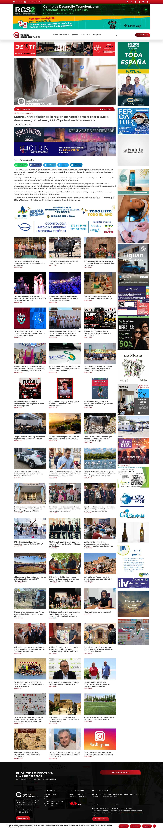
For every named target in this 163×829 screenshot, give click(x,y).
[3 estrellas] (16, 160)
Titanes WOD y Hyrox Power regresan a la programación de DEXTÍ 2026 (97, 333)
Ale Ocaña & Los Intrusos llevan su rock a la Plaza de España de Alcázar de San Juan (64, 544)
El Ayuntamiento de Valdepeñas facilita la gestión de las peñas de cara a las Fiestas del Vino (63, 298)
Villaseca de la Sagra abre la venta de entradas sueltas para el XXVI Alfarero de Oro (30, 579)
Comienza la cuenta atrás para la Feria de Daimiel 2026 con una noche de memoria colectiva (30, 298)
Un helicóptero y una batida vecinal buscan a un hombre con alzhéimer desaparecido (64, 754)
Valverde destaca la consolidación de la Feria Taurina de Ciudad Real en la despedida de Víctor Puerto (65, 474)
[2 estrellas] (15, 160)
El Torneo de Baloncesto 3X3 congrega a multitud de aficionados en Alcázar (29, 263)
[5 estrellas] (19, 160)
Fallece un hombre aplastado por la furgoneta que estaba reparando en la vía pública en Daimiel (64, 368)
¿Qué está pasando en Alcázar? (97, 612)
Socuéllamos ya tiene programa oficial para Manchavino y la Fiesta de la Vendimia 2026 (98, 649)
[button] (61, 34)
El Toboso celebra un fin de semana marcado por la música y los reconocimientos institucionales (64, 614)
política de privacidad (111, 808)
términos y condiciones (127, 808)
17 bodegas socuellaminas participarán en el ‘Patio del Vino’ (28, 543)
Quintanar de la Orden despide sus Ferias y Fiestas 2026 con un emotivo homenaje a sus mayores (65, 509)
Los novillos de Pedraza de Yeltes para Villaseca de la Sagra (63, 262)
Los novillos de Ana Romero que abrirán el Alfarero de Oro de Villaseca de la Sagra (98, 439)
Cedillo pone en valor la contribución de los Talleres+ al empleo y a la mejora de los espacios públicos (65, 333)
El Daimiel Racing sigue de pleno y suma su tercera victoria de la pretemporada (64, 404)
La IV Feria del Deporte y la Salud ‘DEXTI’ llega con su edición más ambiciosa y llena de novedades (28, 719)
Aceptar (123, 826)
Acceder (133, 605)
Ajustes (147, 826)
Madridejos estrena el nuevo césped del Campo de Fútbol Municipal (99, 718)
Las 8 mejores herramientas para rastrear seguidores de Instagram (98, 753)
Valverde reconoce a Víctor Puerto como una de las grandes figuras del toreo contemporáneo (29, 649)
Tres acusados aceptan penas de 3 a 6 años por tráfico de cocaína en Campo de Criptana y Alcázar (29, 509)
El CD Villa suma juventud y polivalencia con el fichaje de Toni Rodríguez (98, 404)
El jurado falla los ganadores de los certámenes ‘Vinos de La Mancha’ (64, 438)
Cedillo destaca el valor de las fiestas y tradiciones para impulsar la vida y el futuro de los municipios (99, 509)
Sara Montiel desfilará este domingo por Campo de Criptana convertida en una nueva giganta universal (29, 368)
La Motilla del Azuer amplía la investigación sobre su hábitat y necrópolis (97, 579)
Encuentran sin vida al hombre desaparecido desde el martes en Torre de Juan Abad (28, 474)
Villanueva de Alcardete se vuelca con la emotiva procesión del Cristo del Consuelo (99, 263)
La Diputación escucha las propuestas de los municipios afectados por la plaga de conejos (98, 544)
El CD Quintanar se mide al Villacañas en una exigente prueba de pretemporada (29, 404)
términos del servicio (137, 812)
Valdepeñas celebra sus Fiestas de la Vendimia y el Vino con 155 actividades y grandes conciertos (64, 649)
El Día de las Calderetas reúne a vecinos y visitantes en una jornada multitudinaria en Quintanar (64, 579)
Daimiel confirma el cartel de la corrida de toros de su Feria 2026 (98, 297)
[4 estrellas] (18, 160)
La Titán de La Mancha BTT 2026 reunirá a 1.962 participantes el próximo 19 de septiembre (98, 368)
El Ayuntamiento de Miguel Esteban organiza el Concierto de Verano (29, 438)
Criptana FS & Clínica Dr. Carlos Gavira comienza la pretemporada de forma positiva (29, 684)
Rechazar (135, 826)
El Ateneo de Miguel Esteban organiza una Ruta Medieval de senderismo (27, 754)
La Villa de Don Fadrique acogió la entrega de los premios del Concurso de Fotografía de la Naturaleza (100, 474)
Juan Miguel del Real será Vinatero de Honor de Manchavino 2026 (64, 683)
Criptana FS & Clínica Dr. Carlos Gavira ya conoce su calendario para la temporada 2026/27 (29, 333)
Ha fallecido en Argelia (23, 113)
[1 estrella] (14, 160)
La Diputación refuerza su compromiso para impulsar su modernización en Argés (97, 684)
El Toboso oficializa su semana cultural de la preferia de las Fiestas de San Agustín (64, 719)
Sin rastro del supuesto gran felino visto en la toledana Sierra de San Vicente (29, 614)
